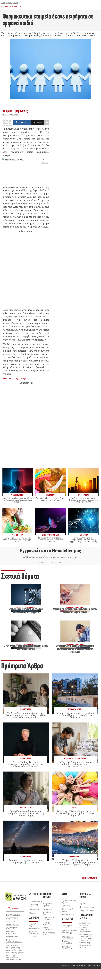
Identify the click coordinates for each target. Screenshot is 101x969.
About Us (10, 921)
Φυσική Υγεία (68, 914)
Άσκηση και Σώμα (67, 926)
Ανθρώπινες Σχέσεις (48, 904)
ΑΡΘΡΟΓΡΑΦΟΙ (12, 918)
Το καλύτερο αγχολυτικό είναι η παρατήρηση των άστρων (26, 861)
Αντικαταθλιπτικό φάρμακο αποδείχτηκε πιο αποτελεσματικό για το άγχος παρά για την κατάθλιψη (75, 649)
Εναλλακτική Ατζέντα (86, 917)
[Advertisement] (25, 270)
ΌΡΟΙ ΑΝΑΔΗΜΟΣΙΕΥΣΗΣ (14, 941)
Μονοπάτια (34, 909)
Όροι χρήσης (11, 928)
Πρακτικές (33, 913)
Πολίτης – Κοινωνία (47, 923)
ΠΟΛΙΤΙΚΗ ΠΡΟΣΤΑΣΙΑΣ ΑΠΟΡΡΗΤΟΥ (50, 563)
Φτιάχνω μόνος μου (67, 942)
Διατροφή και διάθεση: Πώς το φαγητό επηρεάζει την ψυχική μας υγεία (17, 540)
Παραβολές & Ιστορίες (48, 918)
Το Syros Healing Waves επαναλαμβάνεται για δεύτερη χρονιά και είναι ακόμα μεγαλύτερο (75, 862)
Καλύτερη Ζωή (25, 709)
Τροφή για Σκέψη (86, 910)
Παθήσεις (66, 906)
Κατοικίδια (47, 909)
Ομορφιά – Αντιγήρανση (67, 937)
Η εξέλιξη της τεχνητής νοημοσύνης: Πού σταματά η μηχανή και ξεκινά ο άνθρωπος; (83, 540)
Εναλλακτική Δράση (10, 115)
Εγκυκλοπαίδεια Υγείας (69, 901)
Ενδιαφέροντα (25, 807)
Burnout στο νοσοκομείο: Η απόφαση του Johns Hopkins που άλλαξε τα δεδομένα (75, 715)
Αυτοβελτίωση (69, 758)
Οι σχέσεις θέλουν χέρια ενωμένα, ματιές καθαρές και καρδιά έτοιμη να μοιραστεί (75, 813)
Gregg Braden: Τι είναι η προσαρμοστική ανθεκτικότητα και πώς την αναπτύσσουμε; (25, 764)
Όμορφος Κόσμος (48, 896)
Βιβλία (75, 807)
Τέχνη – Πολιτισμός (47, 928)
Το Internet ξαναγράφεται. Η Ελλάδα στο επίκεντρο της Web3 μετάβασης (50, 540)
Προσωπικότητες (86, 907)
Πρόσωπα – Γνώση (85, 896)
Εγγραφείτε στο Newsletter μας (50, 550)
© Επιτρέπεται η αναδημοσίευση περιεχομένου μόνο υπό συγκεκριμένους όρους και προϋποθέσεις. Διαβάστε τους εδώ (15, 952)
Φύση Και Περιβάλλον (67, 947)
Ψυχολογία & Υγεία (75, 709)
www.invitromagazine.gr (14, 378)
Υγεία (64, 894)
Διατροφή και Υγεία (33, 932)
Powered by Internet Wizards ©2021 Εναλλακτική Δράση (81, 965)
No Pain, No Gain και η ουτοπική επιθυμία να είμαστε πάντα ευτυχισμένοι (75, 764)
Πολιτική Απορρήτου (11, 932)
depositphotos (13, 915)
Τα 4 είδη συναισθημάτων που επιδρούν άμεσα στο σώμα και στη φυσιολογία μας (26, 813)
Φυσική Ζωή (67, 919)
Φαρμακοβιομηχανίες (9, 3)
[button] (89, 878)
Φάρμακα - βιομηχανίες (12, 6)
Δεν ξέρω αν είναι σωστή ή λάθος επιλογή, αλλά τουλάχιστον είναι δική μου (17, 500)
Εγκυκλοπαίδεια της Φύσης (69, 931)
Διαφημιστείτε (12, 925)
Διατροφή (34, 917)
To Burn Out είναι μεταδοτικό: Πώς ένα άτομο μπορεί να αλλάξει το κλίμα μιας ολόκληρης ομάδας (26, 715)
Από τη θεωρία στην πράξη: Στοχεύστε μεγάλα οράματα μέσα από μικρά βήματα (83, 500)
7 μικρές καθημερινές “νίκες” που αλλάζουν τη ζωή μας (50, 499)
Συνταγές (33, 936)
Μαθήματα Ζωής (47, 913)
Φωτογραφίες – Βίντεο (49, 933)
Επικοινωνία (12, 936)
